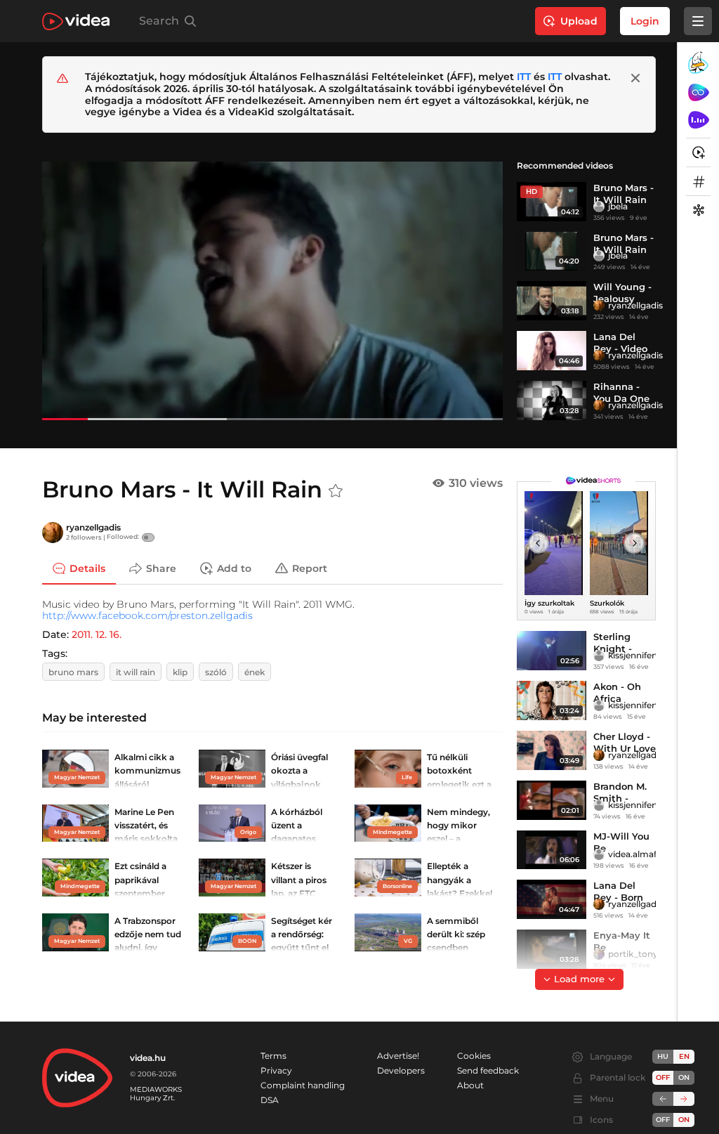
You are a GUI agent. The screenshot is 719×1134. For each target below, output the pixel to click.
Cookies (474, 1055)
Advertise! (398, 1055)
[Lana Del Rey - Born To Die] (551, 899)
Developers (401, 1070)
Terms (273, 1055)
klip (180, 672)
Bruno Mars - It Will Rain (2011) (623, 199)
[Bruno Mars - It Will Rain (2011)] (551, 201)
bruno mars (73, 672)
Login (645, 21)
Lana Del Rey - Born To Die (618, 897)
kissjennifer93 (636, 655)
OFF (663, 1119)
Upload (579, 21)
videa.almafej (636, 854)
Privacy (276, 1070)
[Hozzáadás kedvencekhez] (336, 491)
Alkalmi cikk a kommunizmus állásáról (147, 770)
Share (161, 567)
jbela (618, 206)
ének (254, 672)
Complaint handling (302, 1085)
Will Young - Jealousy (622, 292)
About (470, 1085)
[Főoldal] (76, 21)
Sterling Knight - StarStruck (618, 648)
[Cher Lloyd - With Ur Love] (551, 750)
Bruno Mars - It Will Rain (623, 243)
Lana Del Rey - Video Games (620, 348)
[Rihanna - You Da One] (551, 400)
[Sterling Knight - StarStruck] (551, 650)
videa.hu (148, 1057)
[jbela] (599, 206)
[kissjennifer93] (599, 655)
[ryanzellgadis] (599, 305)
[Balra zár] (662, 1099)
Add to (234, 567)
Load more (579, 978)
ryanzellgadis (635, 305)
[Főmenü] (698, 21)
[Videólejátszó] (272, 290)
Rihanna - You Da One (621, 392)
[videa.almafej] (599, 854)
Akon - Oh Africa (617, 692)
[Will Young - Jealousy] (551, 300)
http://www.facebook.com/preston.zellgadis (147, 615)
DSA (269, 1100)
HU (662, 1056)
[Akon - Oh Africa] (551, 700)
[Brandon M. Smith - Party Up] (551, 800)
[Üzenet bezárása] (635, 78)
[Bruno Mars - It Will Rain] (551, 251)
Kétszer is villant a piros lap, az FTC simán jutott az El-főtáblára (303, 893)
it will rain (135, 672)
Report (309, 567)
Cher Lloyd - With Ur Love (624, 742)
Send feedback (488, 1070)
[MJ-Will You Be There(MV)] (551, 850)
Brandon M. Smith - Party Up (620, 798)
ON (684, 1077)
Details (87, 567)
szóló (216, 672)
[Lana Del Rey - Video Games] (551, 350)
